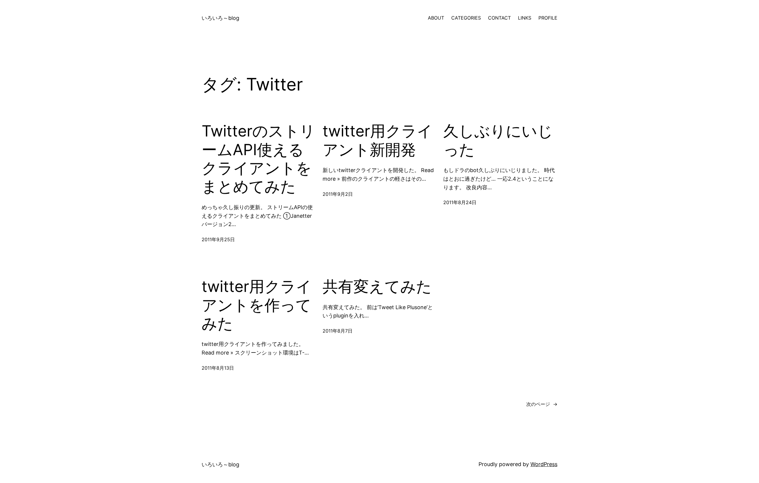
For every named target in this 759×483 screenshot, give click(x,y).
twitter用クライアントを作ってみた (257, 305)
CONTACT (499, 18)
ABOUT (436, 18)
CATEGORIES (466, 18)
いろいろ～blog (220, 18)
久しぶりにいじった (498, 140)
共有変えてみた (377, 286)
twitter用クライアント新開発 (378, 140)
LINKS (524, 18)
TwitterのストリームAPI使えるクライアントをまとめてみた (258, 159)
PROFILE (547, 18)
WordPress (543, 464)
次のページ (541, 404)
